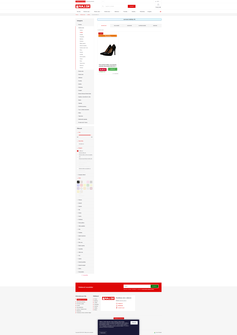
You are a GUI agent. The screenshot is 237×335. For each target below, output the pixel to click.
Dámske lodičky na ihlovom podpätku (85, 155)
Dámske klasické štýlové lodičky (85, 158)
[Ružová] (88, 182)
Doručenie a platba (80, 303)
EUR (158, 1)
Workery (81, 67)
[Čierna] (78, 182)
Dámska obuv (81, 27)
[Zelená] (88, 185)
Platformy (82, 65)
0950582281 (120, 305)
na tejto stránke (123, 324)
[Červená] (81, 185)
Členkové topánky (83, 45)
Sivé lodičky (81, 164)
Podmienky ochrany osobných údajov (84, 312)
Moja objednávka (80, 307)
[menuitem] (78, 12)
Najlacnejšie (116, 25)
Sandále (81, 34)
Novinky (80, 24)
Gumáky (81, 54)
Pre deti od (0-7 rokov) (82, 122)
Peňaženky (80, 87)
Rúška (79, 112)
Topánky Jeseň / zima (84, 47)
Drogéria (80, 90)
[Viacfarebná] (81, 188)
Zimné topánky (82, 56)
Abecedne (155, 25)
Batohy (95, 309)
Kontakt (78, 305)
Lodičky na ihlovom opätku (84, 166)
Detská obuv (80, 74)
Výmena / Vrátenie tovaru (81, 309)
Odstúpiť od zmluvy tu (80, 1)
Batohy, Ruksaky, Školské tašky (84, 93)
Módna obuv (81, 170)
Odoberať (154, 286)
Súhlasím (134, 322)
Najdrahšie (129, 25)
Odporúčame (103, 25)
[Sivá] (91, 182)
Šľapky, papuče (82, 43)
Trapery (81, 58)
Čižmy (81, 50)
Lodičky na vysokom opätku (84, 160)
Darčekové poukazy (82, 106)
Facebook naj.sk (121, 307)
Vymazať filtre (85, 275)
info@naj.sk (120, 303)
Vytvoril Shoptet (159, 332)
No (80, 193)
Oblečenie (80, 77)
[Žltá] (84, 185)
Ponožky (80, 80)
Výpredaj (80, 103)
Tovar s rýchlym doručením (83, 109)
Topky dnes (80, 116)
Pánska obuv (81, 71)
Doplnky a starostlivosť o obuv (84, 96)
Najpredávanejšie (142, 25)
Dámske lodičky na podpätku (84, 168)
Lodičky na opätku (82, 162)
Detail (112, 69)
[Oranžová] (84, 188)
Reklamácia (79, 310)
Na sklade (81, 144)
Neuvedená (81, 195)
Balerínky (81, 39)
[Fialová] (78, 188)
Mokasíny (81, 41)
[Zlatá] (78, 191)
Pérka (81, 61)
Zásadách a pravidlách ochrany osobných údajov (112, 326)
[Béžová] (91, 185)
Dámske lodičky (82, 152)
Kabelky (80, 84)
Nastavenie (103, 333)
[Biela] (84, 182)
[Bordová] (91, 188)
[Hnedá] (81, 182)
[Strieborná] (88, 188)
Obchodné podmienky (90, 1)
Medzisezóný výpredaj (82, 119)
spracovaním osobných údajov (148, 289)
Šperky (79, 100)
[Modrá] (78, 185)
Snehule (81, 52)
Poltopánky (82, 36)
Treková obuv (82, 63)
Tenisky (81, 30)
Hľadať (132, 6)
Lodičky (81, 32)
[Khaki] (81, 191)
